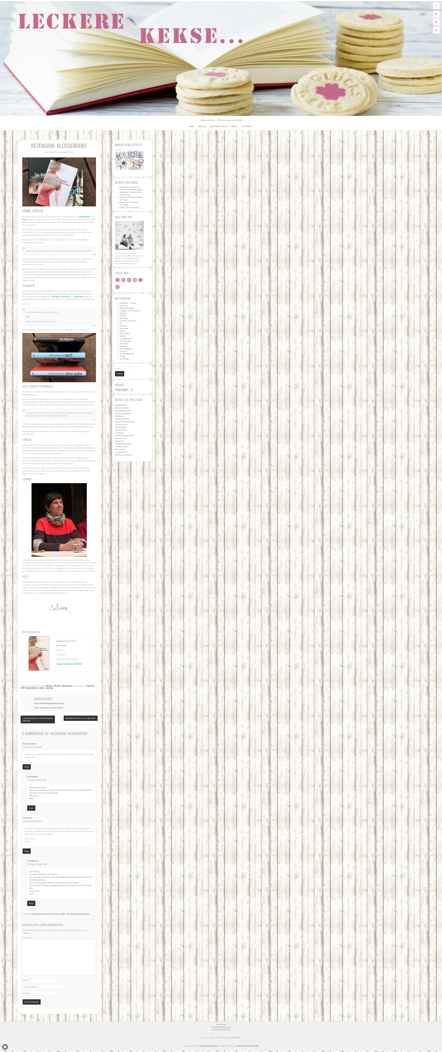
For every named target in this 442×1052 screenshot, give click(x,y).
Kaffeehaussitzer (122, 419)
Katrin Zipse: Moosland (130, 207)
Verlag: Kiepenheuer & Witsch (69, 664)
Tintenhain (27, 818)
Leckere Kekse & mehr (208, 1046)
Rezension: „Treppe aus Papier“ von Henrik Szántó (131, 188)
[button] (5, 1047)
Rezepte (123, 346)
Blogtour (123, 313)
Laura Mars (65, 296)
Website (26, 993)
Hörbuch (123, 326)
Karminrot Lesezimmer (125, 421)
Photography (125, 341)
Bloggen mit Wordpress (130, 310)
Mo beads (119, 441)
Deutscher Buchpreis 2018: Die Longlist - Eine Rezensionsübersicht (60, 914)
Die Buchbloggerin (123, 413)
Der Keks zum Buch (128, 321)
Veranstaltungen (127, 353)
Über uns (202, 126)
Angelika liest (120, 405)
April (24, 219)
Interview (124, 328)
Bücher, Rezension (63, 685)
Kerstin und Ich (121, 424)
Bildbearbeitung (127, 308)
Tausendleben (121, 452)
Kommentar (28, 937)
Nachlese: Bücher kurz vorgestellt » (80, 718)
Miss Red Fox (120, 438)
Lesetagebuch (126, 338)
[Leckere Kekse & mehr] (221, 113)
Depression (31, 687)
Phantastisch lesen (123, 444)
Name (26, 980)
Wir (129, 256)
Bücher (49, 685)
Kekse (234, 126)
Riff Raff (55, 296)
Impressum (221, 1024)
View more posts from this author (48, 707)
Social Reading (126, 348)
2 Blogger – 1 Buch (128, 303)
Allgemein (124, 305)
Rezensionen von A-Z (219, 126)
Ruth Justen (120, 449)
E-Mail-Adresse (30, 986)
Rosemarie (78, 296)
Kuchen (123, 336)
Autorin (90, 685)
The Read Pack (121, 446)
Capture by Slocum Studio (247, 1046)
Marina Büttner (29, 743)
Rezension (124, 343)
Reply (26, 767)
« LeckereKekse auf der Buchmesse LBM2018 (37, 719)
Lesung (49, 687)
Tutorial (123, 351)
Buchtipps (124, 318)
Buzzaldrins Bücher (123, 410)
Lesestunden (120, 427)
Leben (41, 687)
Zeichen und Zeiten (123, 455)
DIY (121, 323)
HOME (191, 126)
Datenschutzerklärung (221, 1027)
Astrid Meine (235, 1037)
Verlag (122, 356)
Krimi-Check (125, 333)
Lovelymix (119, 432)
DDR (23, 687)
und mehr (246, 126)
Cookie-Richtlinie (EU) (221, 1029)
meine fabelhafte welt (124, 435)
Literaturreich (121, 430)
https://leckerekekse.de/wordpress (49, 703)
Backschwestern (122, 408)
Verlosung (124, 358)
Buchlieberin (32, 776)
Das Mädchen (84, 216)
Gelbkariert (120, 416)
